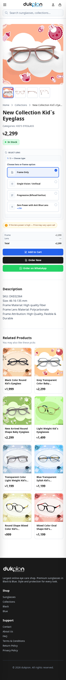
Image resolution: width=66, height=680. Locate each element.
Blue (5, 611)
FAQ (5, 636)
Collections (21, 105)
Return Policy (10, 645)
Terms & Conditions (14, 640)
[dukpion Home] (33, 5)
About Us (8, 631)
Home (6, 105)
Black (6, 606)
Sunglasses (9, 597)
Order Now (34, 260)
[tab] (8, 92)
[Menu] (4, 4)
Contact (7, 626)
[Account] (53, 4)
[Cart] (60, 4)
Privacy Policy (10, 650)
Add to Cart (35, 252)
